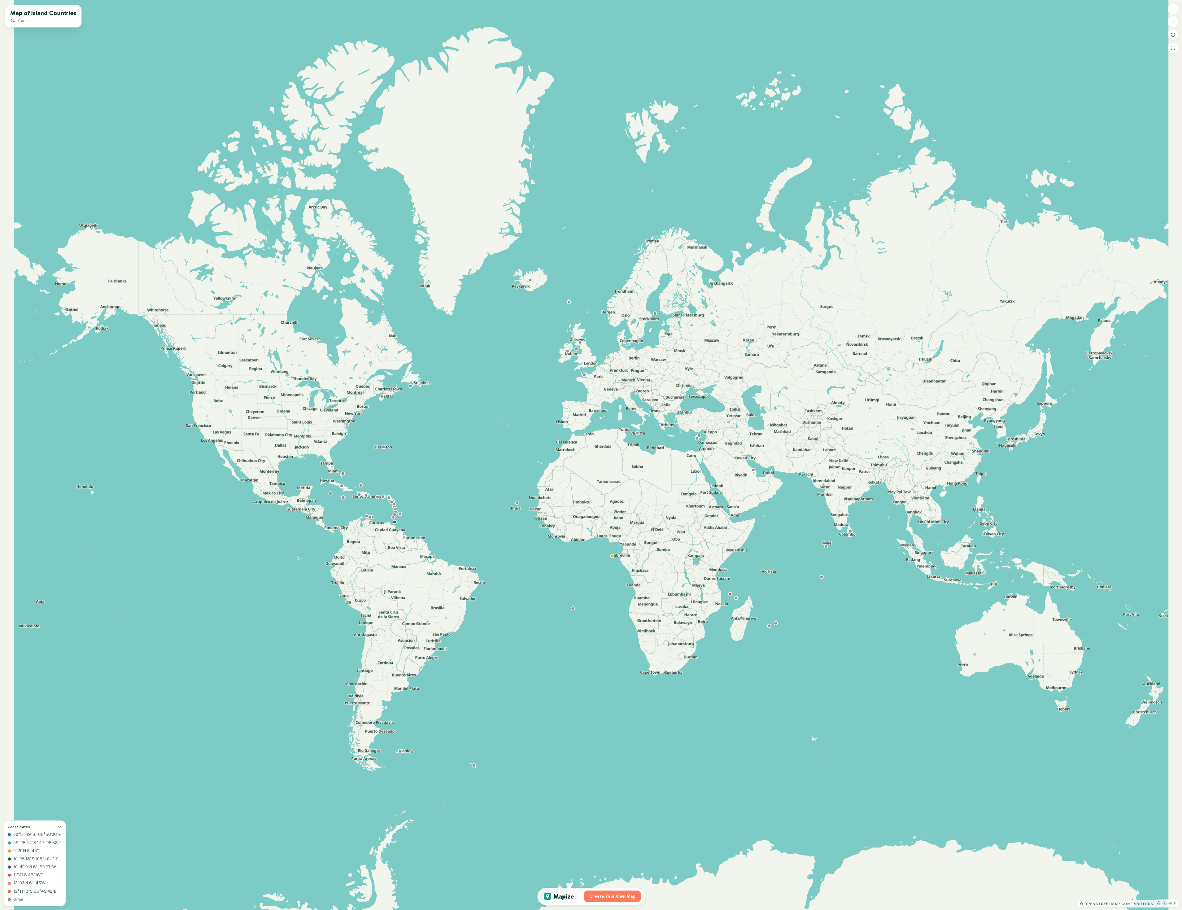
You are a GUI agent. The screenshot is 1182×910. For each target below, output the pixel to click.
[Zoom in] (1173, 9)
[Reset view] (1173, 35)
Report (1169, 902)
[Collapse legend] (59, 827)
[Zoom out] (1173, 22)
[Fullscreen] (1173, 48)
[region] (591, 455)
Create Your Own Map (612, 896)
